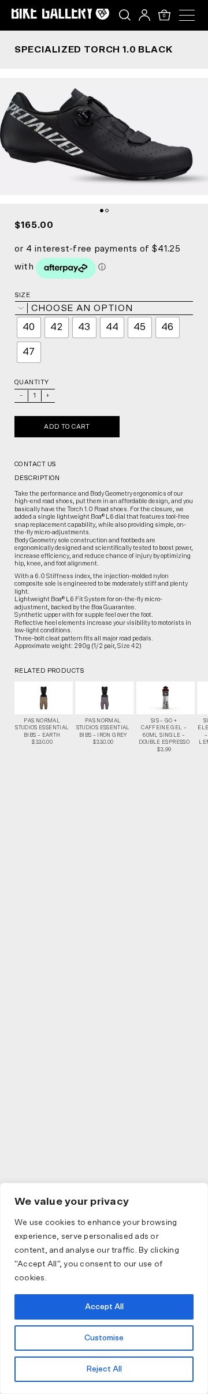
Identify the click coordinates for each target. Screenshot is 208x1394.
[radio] (28, 327)
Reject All (104, 1369)
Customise (104, 1338)
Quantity (31, 382)
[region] (104, 1288)
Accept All (104, 1307)
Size (22, 295)
